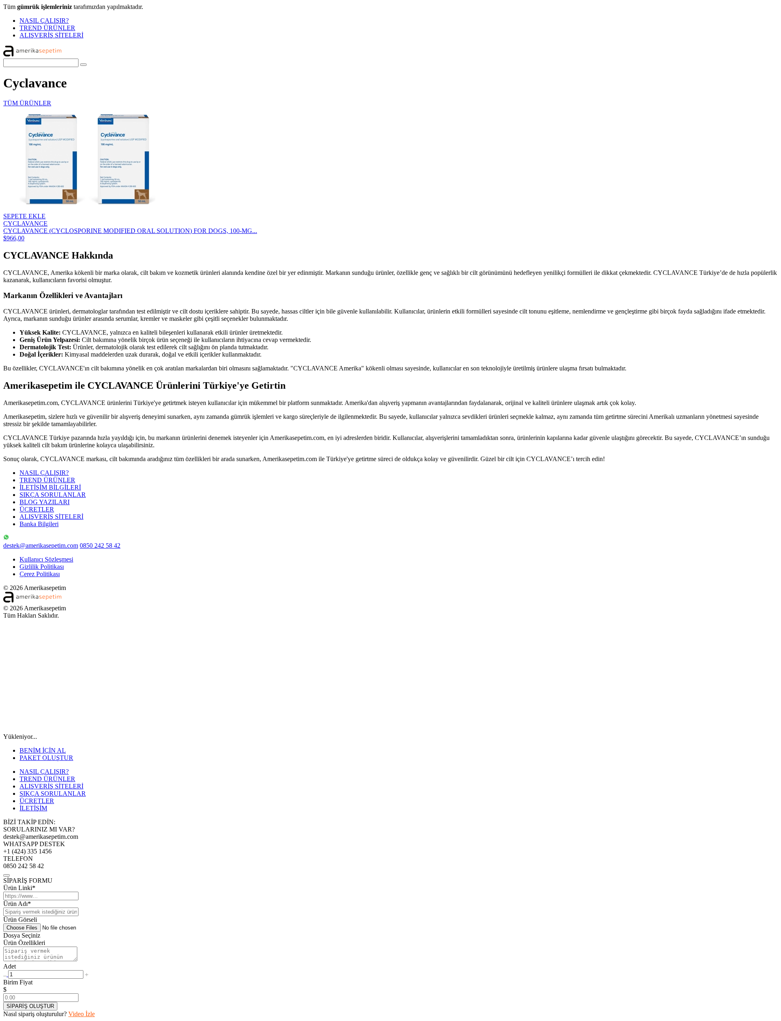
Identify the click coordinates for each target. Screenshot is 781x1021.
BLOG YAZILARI (45, 502)
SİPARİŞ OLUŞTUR (30, 1006)
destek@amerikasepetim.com (40, 545)
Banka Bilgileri (39, 523)
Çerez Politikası (40, 573)
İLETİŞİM (33, 808)
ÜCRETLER (37, 509)
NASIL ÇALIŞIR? (44, 20)
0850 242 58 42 (100, 545)
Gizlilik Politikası (42, 566)
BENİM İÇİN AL (43, 750)
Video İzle (81, 1013)
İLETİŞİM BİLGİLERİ (50, 487)
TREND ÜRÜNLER (47, 27)
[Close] (6, 875)
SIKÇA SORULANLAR (53, 494)
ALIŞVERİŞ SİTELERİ (51, 35)
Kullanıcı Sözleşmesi (46, 559)
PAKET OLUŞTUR (46, 757)
